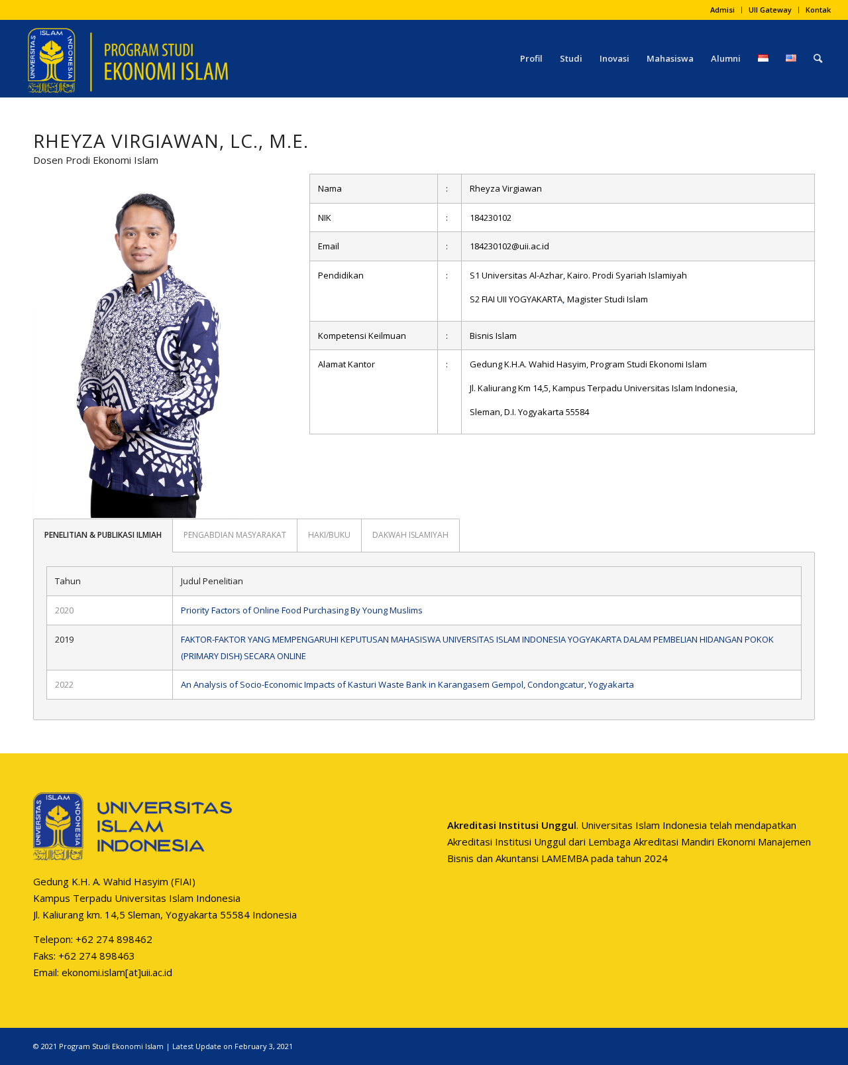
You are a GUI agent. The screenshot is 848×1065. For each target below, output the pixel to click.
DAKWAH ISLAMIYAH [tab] (410, 534)
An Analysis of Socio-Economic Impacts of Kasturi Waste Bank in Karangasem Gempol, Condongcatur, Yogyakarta (407, 684)
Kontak (818, 10)
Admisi (722, 10)
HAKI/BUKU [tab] (329, 534)
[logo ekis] (127, 58)
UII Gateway (770, 10)
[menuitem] (723, 10)
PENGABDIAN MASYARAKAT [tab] (235, 534)
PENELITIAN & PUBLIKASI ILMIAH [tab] (103, 534)
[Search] (818, 58)
